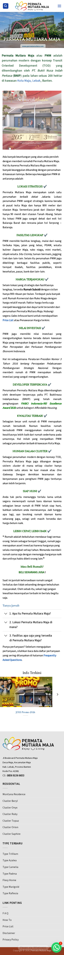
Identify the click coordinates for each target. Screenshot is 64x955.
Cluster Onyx (10, 807)
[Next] (57, 701)
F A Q (5, 913)
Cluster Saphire (11, 834)
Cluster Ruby (10, 814)
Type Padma (10, 874)
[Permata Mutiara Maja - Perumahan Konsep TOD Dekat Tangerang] (32, 5)
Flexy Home (9, 880)
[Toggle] (6, 614)
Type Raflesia (10, 893)
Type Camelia (10, 867)
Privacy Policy (11, 940)
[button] (56, 947)
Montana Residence (14, 794)
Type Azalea (10, 860)
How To (7, 920)
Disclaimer (9, 933)
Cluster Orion (10, 827)
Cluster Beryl (10, 801)
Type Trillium (10, 854)
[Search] (5, 6)
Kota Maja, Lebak (28, 80)
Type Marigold (11, 887)
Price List (8, 926)
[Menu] (59, 6)
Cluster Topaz (11, 821)
